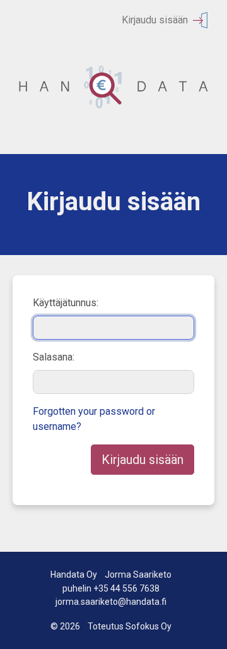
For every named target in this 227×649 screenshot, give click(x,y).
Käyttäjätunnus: (65, 303)
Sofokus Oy (148, 626)
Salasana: (53, 357)
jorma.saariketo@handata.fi (110, 602)
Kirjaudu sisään (155, 20)
